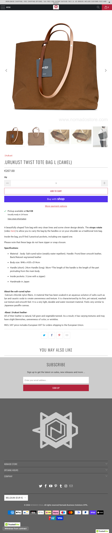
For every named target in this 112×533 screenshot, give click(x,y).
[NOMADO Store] (56, 7)
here (13, 231)
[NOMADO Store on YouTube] (51, 486)
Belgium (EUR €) (14, 498)
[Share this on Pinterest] (59, 335)
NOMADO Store (36, 505)
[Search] (98, 7)
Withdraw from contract (16, 528)
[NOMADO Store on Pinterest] (56, 486)
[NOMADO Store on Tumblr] (61, 486)
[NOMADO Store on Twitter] (40, 486)
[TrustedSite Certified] (12, 525)
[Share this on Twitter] (44, 335)
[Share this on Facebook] (52, 335)
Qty (5, 177)
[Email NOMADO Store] (71, 486)
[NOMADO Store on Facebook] (46, 486)
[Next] (105, 70)
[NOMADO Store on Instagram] (66, 486)
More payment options (56, 206)
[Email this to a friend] (67, 335)
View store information (17, 219)
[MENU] (1, 7)
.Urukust (8, 155)
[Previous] (6, 70)
